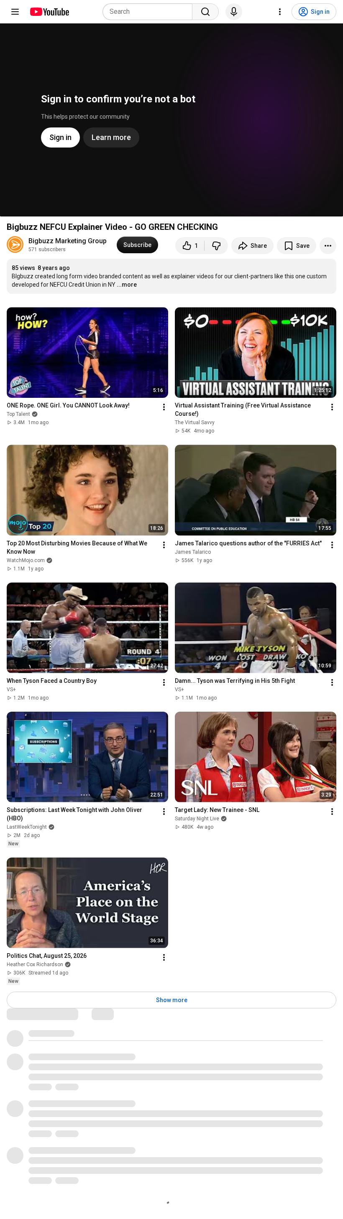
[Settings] (280, 12)
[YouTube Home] (49, 11)
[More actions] (328, 245)
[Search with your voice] (233, 11)
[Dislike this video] (216, 245)
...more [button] (127, 284)
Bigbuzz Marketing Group (67, 241)
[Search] (205, 11)
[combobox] (150, 12)
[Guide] (15, 12)
